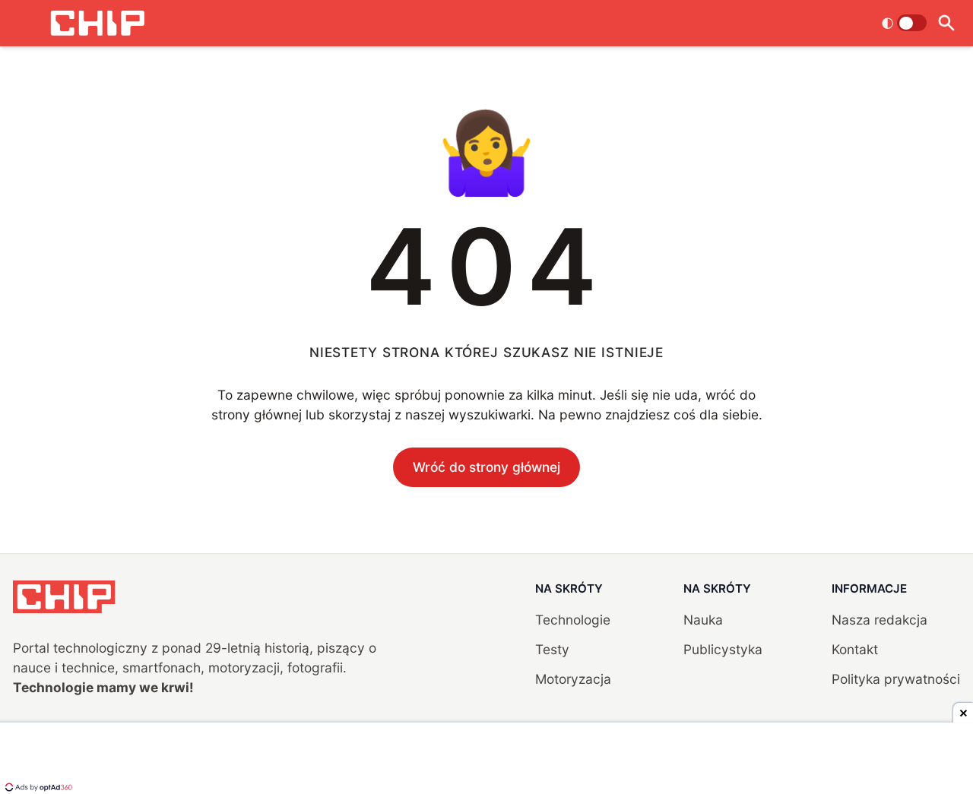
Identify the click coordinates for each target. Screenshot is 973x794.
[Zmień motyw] (904, 22)
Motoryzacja (573, 679)
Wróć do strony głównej (486, 467)
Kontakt (855, 649)
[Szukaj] (946, 23)
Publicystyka (722, 649)
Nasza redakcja (879, 620)
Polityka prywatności (896, 679)
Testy (552, 649)
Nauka (703, 620)
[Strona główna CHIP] (97, 23)
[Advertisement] (486, 760)
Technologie (572, 620)
